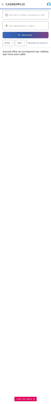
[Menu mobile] (2, 4)
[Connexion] (48, 4)
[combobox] (25, 15)
